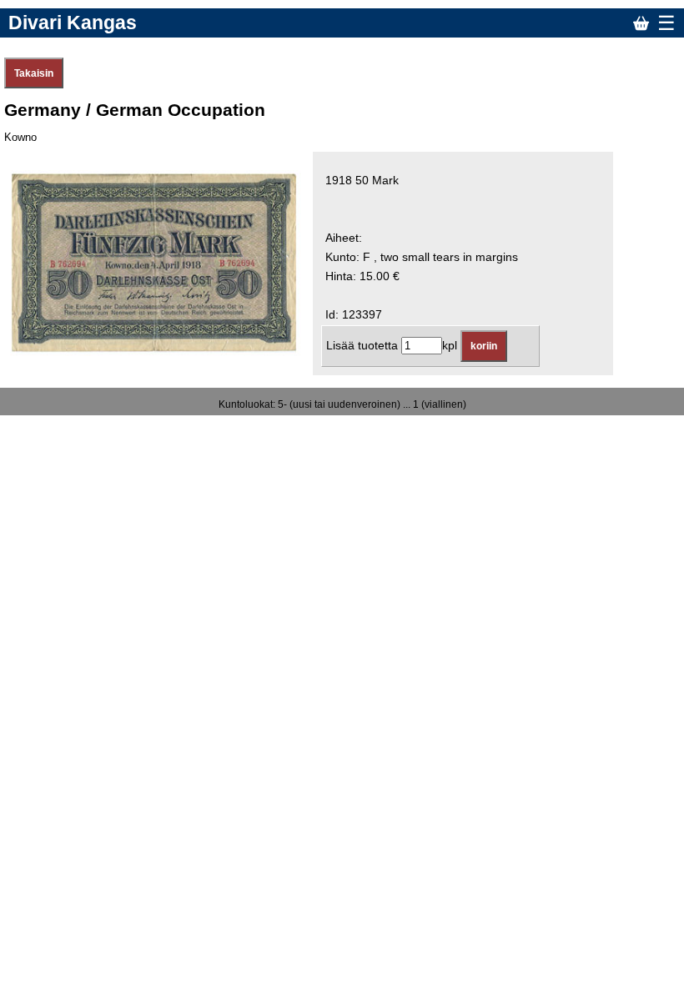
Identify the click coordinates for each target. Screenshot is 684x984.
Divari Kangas (72, 22)
